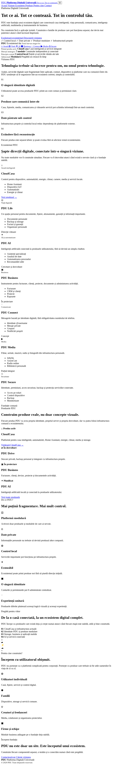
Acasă (4, 5)
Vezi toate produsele (10, 497)
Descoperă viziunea (33, 38)
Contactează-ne (8, 757)
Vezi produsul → (9, 197)
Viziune (11, 5)
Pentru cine (38, 5)
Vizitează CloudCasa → (12, 445)
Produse (29, 5)
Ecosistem (20, 5)
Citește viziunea (23, 757)
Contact (48, 5)
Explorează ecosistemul (12, 38)
